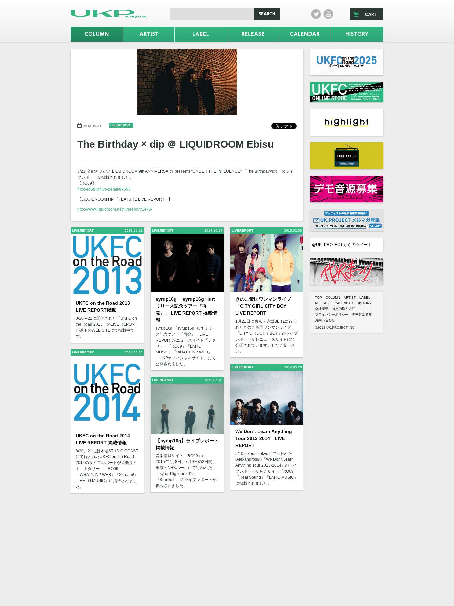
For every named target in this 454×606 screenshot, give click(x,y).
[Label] (201, 34)
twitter (316, 14)
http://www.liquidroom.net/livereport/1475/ (114, 209)
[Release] (253, 34)
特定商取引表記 (343, 309)
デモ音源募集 (362, 314)
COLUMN (333, 297)
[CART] (366, 14)
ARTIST (350, 297)
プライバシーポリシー (331, 314)
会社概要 (321, 309)
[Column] (97, 34)
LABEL (364, 297)
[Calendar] (305, 34)
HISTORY (364, 303)
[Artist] (149, 34)
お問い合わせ (325, 320)
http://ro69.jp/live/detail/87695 (104, 189)
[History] (357, 34)
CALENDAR (344, 303)
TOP (318, 297)
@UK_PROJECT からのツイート (342, 244)
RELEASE (323, 303)
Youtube (328, 14)
